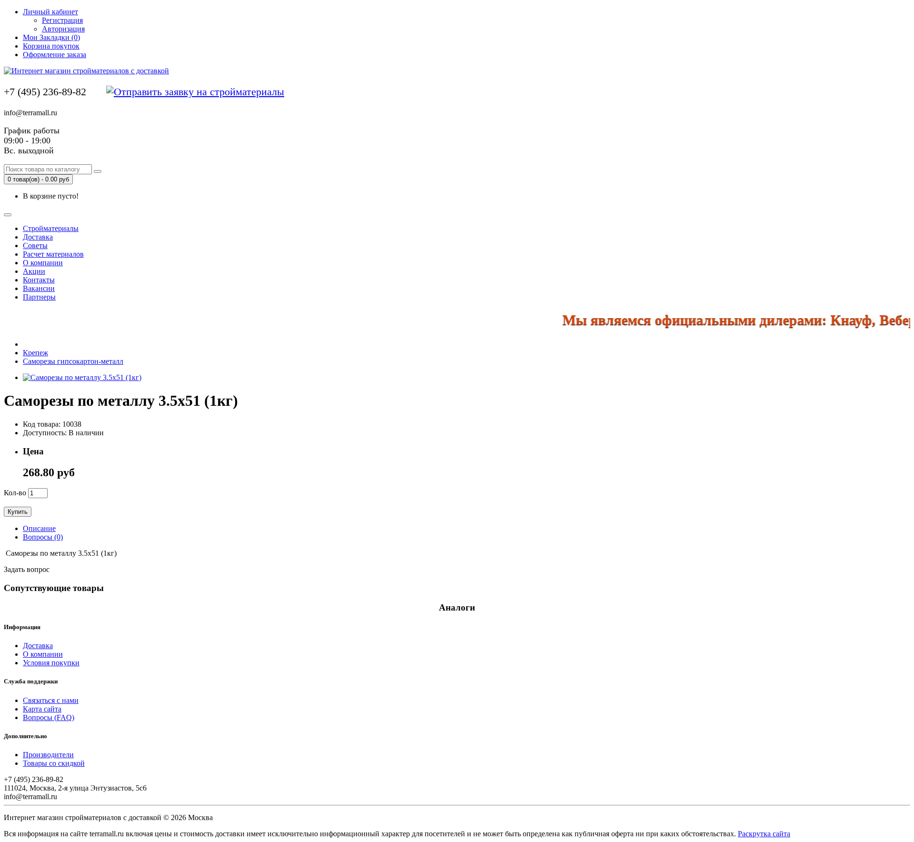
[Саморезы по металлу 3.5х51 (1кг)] (82, 377)
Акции (34, 271)
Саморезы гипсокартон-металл (73, 361)
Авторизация (63, 29)
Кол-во (15, 493)
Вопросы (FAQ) (48, 717)
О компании (43, 263)
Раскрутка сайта (764, 834)
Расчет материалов (53, 254)
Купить (18, 511)
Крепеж (35, 353)
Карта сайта (42, 709)
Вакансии (39, 288)
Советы (35, 245)
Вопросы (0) (43, 537)
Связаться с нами (51, 700)
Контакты (39, 280)
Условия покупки (51, 663)
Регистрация (62, 20)
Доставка (38, 237)
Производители (48, 755)
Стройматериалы (51, 228)
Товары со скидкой (54, 763)
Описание (39, 528)
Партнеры (39, 297)
